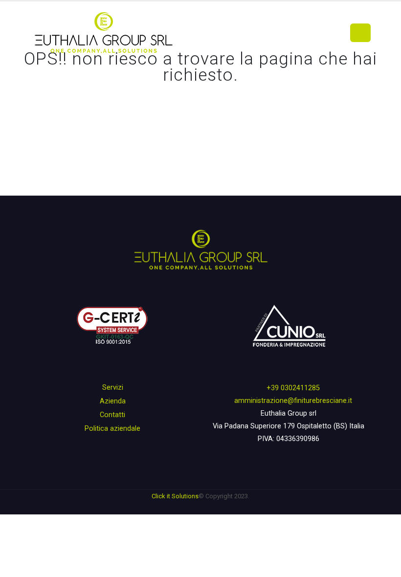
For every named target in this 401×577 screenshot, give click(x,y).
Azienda (113, 401)
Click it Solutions (175, 496)
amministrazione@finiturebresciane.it (293, 401)
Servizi (112, 387)
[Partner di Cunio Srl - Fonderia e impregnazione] (289, 326)
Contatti (112, 415)
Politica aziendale (112, 428)
